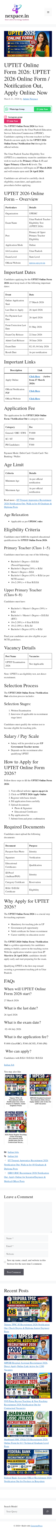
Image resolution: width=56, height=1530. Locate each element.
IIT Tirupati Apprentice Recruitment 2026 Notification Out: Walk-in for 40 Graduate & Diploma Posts (28, 503)
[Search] (47, 1511)
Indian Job (9, 1064)
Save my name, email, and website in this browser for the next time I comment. (26, 1262)
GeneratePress (37, 1525)
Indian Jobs (13, 1152)
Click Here (34, 376)
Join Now (43, 109)
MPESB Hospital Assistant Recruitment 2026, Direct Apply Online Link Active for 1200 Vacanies (26, 1366)
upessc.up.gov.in (37, 262)
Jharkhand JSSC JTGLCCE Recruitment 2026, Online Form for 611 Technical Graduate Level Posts (26, 1443)
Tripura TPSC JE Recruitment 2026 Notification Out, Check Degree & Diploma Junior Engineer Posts (27, 1328)
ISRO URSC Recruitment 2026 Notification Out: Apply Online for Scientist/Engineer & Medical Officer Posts (26, 1177)
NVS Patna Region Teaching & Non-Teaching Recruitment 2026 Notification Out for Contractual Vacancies (26, 1405)
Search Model (10, 1506)
